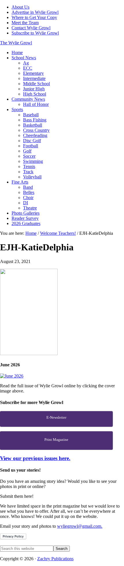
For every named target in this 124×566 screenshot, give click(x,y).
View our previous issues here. (35, 458)
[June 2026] (11, 375)
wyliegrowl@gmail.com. (79, 526)
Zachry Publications (55, 558)
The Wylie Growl (16, 42)
